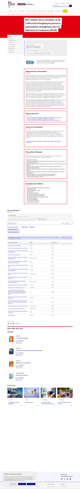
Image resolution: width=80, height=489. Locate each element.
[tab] (13, 227)
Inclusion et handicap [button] (41, 11)
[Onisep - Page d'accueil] (21, 4)
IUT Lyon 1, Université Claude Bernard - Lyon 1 (16, 308)
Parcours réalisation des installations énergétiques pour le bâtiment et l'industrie (43, 120)
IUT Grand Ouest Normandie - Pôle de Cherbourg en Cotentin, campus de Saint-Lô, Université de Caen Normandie (17, 302)
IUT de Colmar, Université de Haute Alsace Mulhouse (17, 248)
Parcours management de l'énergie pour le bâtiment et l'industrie (40, 118)
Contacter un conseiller (31, 11)
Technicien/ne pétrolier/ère (32, 199)
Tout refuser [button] (22, 484)
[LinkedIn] (14, 324)
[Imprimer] (8, 324)
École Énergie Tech (11, 315)
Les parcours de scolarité (51, 486)
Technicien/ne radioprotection (33, 200)
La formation (11, 38)
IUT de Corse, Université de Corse (14, 254)
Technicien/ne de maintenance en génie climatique (37, 196)
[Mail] (11, 324)
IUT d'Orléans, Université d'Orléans (14, 245)
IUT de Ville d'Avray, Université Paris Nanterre (16, 287)
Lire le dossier (51, 62)
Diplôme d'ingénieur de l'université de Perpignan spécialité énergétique (41, 174)
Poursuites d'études (12, 46)
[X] (16, 324)
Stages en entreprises (64, 486)
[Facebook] (19, 324)
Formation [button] (10, 11)
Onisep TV (57, 3)
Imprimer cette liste (67, 237)
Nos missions (69, 3)
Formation (12, 13)
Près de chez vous (59, 11)
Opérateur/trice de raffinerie (33, 192)
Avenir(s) (65, 11)
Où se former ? (11, 50)
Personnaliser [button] (13, 484)
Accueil (8, 13)
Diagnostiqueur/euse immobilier (33, 190)
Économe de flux (30, 191)
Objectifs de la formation (13, 40)
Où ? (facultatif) (12, 215)
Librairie (62, 3)
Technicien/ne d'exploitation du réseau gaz (36, 194)
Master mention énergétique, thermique (35, 176)
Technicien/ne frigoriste (32, 198)
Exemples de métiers (12, 48)
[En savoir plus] (41, 46)
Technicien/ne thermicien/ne (33, 201)
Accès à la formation (12, 44)
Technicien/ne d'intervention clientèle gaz (35, 195)
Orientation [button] (22, 11)
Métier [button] (16, 11)
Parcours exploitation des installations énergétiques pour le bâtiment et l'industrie (44, 117)
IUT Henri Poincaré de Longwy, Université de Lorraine (18, 305)
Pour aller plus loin (11, 52)
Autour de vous (43, 219)
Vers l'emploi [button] (50, 11)
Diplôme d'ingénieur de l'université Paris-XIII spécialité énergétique (41, 175)
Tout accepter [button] (31, 484)
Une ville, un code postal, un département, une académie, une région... (19, 216)
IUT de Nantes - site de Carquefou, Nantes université (17, 284)
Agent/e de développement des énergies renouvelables (38, 187)
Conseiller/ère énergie (31, 189)
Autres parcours (11, 42)
